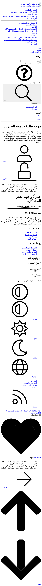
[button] (24, 81)
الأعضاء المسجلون (30, 29)
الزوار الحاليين (17, 29)
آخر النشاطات (18, 40)
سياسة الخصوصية (30, 385)
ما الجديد (33, 35)
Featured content (31, 38)
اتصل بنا (34, 44)
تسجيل (34, 109)
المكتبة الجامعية (31, 235)
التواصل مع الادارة (30, 254)
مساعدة (34, 387)
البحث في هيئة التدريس (28, 23)
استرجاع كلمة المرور (29, 252)
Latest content (8, 16)
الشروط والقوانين (30, 383)
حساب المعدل (31, 25)
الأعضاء (34, 27)
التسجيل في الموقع (29, 248)
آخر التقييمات (32, 18)
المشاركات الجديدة (30, 12)
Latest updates (19, 16)
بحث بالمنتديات (16, 12)
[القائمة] (40, 2)
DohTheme (37, 458)
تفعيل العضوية (31, 250)
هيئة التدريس (32, 14)
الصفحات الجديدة (30, 16)
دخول (39, 115)
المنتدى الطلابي (31, 10)
